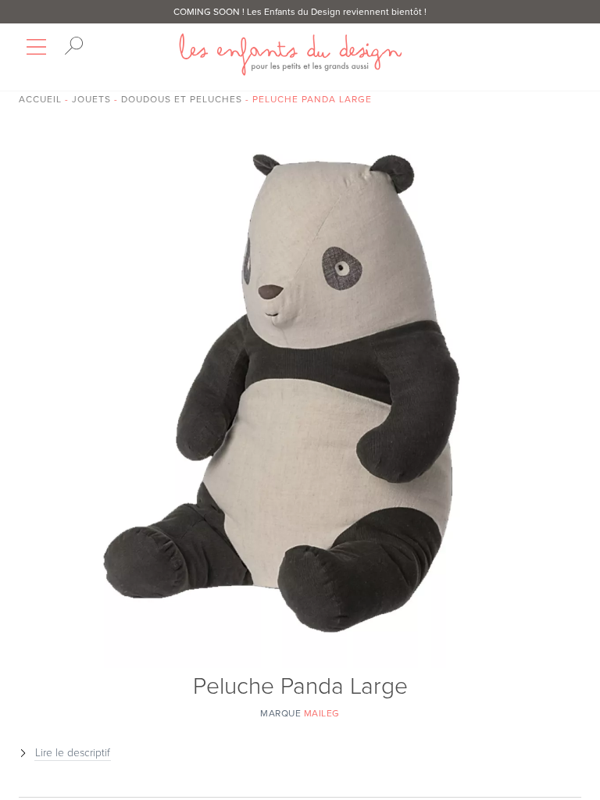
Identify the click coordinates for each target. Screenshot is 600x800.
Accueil (40, 99)
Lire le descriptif (72, 752)
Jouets (91, 99)
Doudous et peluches (181, 99)
